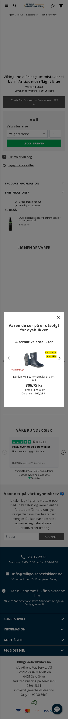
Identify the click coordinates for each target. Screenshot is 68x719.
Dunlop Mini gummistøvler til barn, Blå (34, 378)
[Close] (58, 317)
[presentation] (57, 358)
